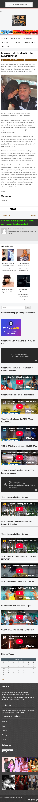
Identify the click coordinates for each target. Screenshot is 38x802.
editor (27, 60)
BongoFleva (28, 38)
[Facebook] (34, 800)
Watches (4, 721)
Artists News (15, 38)
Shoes (3, 726)
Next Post (34, 215)
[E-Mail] (29, 800)
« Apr (3, 679)
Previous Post (5, 215)
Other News (6, 46)
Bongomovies (6, 42)
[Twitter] (32, 800)
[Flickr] (37, 800)
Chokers (4, 730)
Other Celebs (28, 42)
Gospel (17, 42)
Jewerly (4, 739)
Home (5, 38)
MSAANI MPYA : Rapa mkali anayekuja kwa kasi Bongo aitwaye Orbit (23, 294)
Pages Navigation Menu (20, 5)
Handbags (5, 735)
